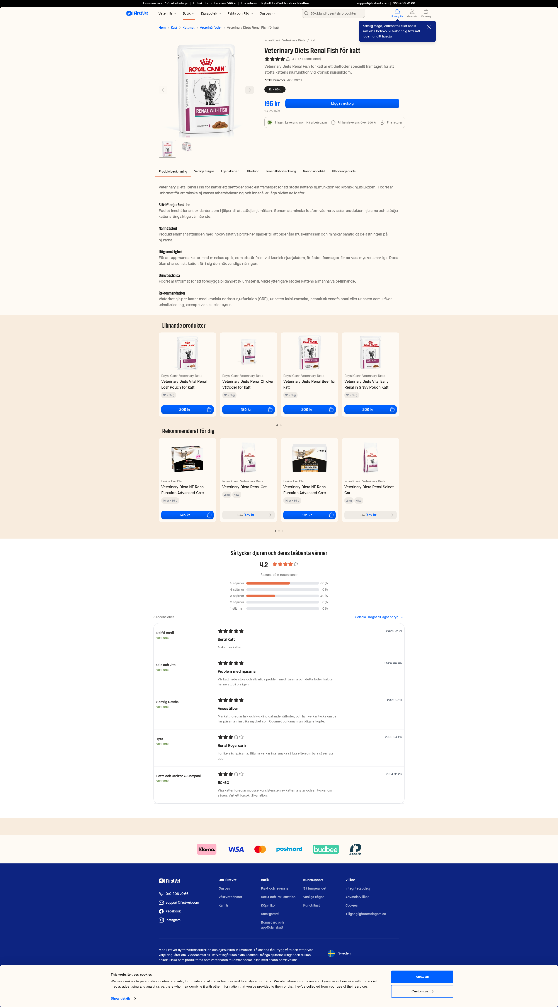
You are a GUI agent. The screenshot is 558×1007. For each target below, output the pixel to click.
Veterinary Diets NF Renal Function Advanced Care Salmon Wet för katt (182, 490)
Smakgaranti (270, 914)
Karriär (223, 905)
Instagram (173, 920)
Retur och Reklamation (278, 897)
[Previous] (163, 90)
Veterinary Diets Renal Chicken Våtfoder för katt (248, 384)
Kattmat (188, 27)
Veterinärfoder (211, 27)
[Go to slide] (277, 425)
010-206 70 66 (177, 894)
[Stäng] (429, 27)
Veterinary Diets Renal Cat (244, 487)
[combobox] (333, 13)
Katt (174, 27)
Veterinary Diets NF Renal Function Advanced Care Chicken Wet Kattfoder (305, 490)
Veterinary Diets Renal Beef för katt (309, 384)
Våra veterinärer (230, 897)
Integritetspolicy (358, 888)
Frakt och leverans (274, 888)
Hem (162, 27)
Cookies (351, 905)
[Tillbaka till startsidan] (137, 13)
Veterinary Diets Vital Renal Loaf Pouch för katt (184, 384)
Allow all (422, 977)
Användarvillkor (357, 897)
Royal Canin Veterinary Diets (285, 40)
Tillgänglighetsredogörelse (365, 914)
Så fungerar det (315, 888)
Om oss (224, 888)
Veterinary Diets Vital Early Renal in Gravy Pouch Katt (366, 384)
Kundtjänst (311, 905)
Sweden (344, 953)
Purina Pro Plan (172, 481)
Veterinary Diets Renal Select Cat (369, 489)
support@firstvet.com (372, 3)
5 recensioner (309, 59)
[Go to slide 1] (167, 149)
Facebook (173, 911)
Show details (121, 998)
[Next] (249, 90)
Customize (420, 991)
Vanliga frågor (313, 897)
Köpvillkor (268, 905)
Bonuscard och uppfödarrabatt (272, 925)
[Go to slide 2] (186, 149)
